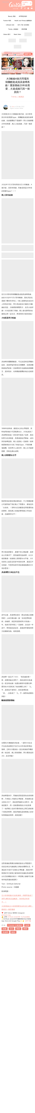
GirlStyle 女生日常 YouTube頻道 (18, 917)
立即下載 (27, 921)
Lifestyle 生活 (10, 25)
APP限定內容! (23, 16)
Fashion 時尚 (7, 20)
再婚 (18, 929)
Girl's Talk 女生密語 (23, 25)
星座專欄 (24, 29)
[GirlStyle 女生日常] (17, 5)
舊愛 (25, 929)
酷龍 (13, 932)
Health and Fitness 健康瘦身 (23, 20)
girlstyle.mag (6, 915)
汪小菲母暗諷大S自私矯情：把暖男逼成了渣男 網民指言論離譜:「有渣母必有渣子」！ (17, 898)
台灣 (27, 925)
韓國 (4, 929)
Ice (13, 106)
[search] (32, 6)
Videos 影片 (6, 34)
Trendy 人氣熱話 (13, 29)
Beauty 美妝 (11, 16)
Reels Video (17, 34)
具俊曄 (5, 932)
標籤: (3, 925)
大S (11, 929)
